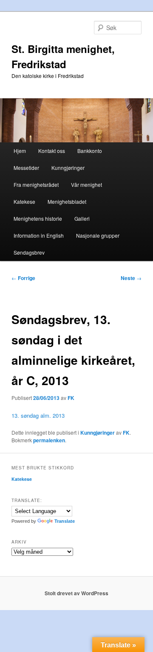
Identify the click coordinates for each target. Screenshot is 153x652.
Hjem (20, 150)
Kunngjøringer (68, 167)
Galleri (82, 218)
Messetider (26, 167)
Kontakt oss (51, 150)
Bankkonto (89, 150)
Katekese (24, 201)
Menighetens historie (38, 218)
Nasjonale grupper (97, 235)
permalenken (49, 440)
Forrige (23, 278)
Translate (64, 521)
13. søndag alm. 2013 (38, 415)
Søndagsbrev (29, 252)
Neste (131, 278)
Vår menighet (86, 184)
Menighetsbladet (67, 201)
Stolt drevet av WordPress (76, 593)
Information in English (39, 235)
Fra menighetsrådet (36, 184)
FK (71, 398)
